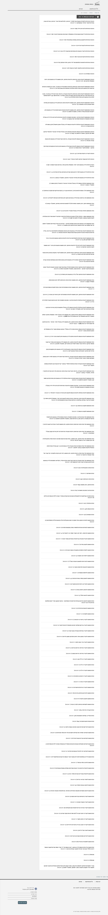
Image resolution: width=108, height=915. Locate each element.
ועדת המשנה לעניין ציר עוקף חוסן (85, 642)
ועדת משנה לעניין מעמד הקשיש (85, 802)
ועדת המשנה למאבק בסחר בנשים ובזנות (83, 578)
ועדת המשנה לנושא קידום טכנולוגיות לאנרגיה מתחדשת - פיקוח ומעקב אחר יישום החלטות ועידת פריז (69, 601)
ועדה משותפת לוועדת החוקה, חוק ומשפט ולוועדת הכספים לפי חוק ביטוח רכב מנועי (71, 294)
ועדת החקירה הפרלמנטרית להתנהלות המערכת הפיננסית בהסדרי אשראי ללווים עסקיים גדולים (69, 496)
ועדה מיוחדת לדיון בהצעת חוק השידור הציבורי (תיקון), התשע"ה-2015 (75, 178)
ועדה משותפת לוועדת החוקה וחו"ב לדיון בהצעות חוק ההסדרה (77, 274)
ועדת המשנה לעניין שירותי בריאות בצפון (83, 653)
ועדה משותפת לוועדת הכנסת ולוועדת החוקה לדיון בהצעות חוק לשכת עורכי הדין (72, 336)
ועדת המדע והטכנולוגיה (87, 468)
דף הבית (97, 13)
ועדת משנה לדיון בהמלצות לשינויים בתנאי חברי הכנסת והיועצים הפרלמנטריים (73, 757)
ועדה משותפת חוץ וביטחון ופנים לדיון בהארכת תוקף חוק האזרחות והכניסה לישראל (71, 198)
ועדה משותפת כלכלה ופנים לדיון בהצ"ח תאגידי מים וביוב (78, 211)
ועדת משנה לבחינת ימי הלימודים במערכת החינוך (81, 751)
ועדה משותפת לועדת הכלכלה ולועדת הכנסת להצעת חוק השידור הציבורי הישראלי (72, 393)
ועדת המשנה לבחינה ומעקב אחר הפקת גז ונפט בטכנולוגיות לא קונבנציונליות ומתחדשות (70, 520)
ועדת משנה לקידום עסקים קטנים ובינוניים (82, 836)
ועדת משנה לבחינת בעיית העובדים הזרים (82, 738)
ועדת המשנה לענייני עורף (87, 682)
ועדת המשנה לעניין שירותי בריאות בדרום (83, 648)
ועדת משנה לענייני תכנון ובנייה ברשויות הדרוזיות (80, 825)
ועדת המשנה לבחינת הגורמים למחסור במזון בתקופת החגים (78, 527)
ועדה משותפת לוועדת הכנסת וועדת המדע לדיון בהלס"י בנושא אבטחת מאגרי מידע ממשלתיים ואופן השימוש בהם (69, 330)
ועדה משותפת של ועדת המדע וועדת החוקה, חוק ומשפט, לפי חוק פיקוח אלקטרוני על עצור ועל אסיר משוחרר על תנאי (69, 454)
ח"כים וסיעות (94, 9)
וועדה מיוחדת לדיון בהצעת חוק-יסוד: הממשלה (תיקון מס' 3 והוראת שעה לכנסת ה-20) (70, 165)
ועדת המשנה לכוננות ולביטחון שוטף (84, 567)
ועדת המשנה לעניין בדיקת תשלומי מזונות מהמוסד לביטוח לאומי (76, 625)
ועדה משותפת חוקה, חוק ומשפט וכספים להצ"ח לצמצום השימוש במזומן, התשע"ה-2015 (70, 203)
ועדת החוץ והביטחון (88, 479)
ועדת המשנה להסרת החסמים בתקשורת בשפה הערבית (80, 550)
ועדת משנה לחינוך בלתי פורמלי (85, 762)
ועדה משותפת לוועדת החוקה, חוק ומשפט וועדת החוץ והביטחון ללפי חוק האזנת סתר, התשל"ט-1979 (71, 280)
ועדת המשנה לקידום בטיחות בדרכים (84, 693)
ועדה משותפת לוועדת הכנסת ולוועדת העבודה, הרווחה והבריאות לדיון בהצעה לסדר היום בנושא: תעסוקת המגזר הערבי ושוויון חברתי (68, 357)
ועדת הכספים (90, 514)
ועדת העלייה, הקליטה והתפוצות (85, 716)
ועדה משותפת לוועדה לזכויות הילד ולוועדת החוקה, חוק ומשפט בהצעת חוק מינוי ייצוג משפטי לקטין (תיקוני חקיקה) (69, 246)
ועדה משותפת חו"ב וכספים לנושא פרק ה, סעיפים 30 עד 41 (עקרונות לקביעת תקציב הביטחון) (69, 190)
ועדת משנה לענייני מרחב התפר (85, 819)
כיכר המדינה (34, 894)
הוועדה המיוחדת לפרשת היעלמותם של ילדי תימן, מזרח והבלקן (77, 62)
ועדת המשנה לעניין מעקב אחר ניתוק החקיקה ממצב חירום (78, 636)
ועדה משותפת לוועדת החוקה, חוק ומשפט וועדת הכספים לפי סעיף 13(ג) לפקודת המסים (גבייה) (68, 287)
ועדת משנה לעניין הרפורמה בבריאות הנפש (82, 796)
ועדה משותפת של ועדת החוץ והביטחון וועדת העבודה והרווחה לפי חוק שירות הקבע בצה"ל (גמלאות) (70, 432)
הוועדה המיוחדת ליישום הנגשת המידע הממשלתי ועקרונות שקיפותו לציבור (74, 34)
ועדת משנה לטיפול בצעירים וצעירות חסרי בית (81, 774)
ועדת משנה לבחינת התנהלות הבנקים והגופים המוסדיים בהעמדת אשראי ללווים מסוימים (70, 744)
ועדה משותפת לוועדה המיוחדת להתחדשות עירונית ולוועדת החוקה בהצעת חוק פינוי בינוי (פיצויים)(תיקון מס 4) (70, 239)
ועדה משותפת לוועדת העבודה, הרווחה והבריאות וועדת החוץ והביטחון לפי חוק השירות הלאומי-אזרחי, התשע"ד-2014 (68, 372)
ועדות (81, 9)
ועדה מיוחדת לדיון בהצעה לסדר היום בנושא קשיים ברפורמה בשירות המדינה (73, 172)
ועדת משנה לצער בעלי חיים (86, 830)
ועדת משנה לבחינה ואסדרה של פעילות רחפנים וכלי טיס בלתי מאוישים (75, 732)
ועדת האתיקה (90, 473)
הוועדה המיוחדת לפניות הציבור (85, 57)
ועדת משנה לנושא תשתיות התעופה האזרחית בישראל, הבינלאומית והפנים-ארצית (72, 791)
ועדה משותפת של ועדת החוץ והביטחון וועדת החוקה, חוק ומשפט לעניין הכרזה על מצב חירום (69, 424)
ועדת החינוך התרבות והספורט (86, 490)
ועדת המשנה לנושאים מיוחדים (86, 608)
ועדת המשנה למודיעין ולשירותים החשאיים (82, 584)
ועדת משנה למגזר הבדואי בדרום (85, 779)
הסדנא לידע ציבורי (28, 889)
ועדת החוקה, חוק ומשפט (87, 485)
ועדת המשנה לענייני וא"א (87, 665)
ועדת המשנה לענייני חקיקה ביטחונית (84, 676)
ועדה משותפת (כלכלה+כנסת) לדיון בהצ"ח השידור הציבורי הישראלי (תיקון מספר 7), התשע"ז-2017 (71, 184)
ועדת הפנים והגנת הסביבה (87, 721)
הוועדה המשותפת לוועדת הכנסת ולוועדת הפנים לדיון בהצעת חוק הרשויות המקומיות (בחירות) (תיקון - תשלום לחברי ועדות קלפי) (69, 147)
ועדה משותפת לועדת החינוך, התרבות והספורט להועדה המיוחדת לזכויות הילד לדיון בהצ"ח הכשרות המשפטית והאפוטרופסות (70, 386)
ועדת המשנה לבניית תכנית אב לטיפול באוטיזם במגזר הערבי (78, 539)
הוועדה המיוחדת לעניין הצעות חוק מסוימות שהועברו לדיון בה (77, 51)
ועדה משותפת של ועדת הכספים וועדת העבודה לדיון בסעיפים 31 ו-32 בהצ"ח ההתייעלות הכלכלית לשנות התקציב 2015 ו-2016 (70, 446)
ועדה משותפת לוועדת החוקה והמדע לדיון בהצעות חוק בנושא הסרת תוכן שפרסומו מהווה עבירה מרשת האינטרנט (68, 260)
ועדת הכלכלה (90, 503)
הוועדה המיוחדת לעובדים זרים (85, 45)
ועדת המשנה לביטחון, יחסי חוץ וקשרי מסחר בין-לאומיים (78, 533)
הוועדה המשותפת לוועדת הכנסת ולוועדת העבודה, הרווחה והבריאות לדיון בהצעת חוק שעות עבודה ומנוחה (69, 139)
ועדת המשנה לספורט (88, 614)
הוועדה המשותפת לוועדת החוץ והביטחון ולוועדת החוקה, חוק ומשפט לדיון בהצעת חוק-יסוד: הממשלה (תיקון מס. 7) (69, 80)
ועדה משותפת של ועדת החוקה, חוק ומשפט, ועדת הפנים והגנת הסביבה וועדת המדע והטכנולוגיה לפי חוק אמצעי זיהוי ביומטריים (68, 439)
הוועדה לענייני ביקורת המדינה (85, 153)
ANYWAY (34, 896)
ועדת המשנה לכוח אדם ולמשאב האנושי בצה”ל (81, 561)
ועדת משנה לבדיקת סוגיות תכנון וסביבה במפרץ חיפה (80, 727)
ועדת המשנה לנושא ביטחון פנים (85, 590)
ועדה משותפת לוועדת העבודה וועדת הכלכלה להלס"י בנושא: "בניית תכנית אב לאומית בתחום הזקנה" (69, 364)
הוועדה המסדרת (90, 74)
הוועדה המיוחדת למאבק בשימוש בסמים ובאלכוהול (80, 40)
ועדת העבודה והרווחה (88, 710)
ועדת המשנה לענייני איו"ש (87, 659)
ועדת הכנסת (91, 509)
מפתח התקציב (33, 892)
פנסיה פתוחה (34, 898)
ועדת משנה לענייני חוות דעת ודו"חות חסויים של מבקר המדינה (77, 813)
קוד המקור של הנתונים (102, 877)
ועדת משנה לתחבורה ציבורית (86, 842)
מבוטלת (92, 854)
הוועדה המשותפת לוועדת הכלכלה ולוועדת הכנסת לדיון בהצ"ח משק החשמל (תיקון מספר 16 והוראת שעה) (69, 125)
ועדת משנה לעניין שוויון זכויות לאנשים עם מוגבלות (80, 808)
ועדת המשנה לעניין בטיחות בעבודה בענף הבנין (81, 631)
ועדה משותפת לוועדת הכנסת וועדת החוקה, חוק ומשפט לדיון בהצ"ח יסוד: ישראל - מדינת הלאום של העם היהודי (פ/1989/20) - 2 (68, 322)
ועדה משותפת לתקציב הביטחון (85, 406)
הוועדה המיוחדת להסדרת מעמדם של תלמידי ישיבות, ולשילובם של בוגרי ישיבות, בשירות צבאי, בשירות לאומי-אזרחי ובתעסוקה (68, 22)
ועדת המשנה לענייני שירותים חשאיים (84, 687)
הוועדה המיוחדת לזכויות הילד (86, 28)
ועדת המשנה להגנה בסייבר (87, 544)
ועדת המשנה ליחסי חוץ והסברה (85, 556)
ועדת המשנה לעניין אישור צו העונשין (84, 619)
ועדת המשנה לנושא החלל (87, 595)
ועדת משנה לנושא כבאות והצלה (85, 785)
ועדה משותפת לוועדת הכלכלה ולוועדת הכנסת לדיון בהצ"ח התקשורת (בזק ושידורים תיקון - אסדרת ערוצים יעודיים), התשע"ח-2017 (69, 308)
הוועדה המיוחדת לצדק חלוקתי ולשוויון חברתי (81, 68)
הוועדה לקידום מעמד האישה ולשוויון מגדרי (82, 159)
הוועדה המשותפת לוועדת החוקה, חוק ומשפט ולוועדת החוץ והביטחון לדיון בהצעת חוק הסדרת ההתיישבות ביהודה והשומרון (69, 103)
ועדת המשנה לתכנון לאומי (87, 699)
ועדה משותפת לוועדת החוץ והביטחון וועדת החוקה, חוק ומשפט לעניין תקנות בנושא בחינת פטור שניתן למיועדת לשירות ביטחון (68, 253)
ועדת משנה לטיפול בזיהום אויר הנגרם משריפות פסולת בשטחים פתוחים (75, 768)
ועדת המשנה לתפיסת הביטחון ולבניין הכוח (82, 704)
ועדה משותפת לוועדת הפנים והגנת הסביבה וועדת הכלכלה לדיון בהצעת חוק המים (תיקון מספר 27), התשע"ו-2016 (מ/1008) (69, 379)
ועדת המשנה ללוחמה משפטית (86, 573)
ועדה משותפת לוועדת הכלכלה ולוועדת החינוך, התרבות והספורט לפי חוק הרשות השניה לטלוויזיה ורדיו (68, 301)
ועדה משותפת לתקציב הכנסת (86, 411)
